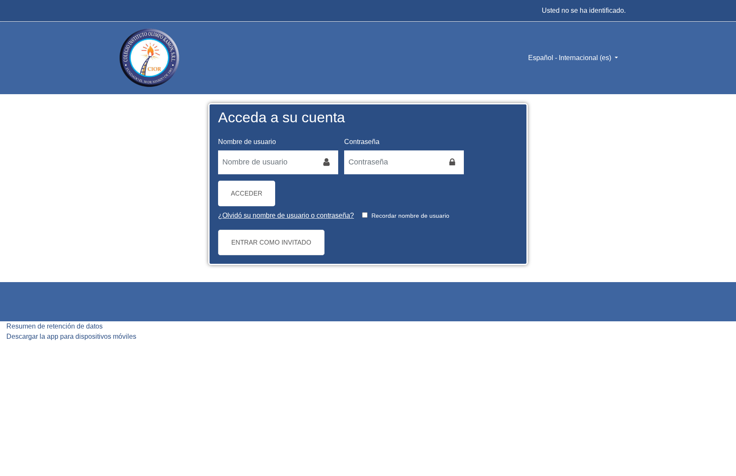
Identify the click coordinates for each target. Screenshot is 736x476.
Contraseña (362, 141)
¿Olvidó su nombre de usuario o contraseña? (286, 215)
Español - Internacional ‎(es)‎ (570, 57)
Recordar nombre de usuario (410, 215)
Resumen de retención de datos (54, 326)
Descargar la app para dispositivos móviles (71, 336)
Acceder (246, 193)
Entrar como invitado (271, 242)
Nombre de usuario (247, 141)
